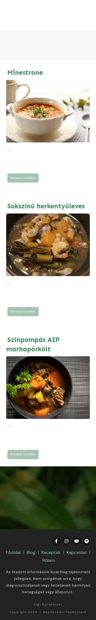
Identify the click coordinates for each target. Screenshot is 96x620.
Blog (31, 552)
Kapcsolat (76, 552)
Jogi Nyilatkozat (48, 604)
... (8, 149)
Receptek (51, 552)
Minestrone (25, 72)
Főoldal (13, 552)
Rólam (48, 560)
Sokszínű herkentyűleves (46, 206)
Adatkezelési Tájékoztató (64, 612)
